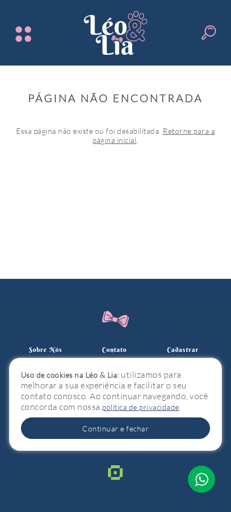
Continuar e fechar (115, 428)
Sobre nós (45, 349)
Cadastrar (183, 349)
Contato (114, 349)
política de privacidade (140, 407)
